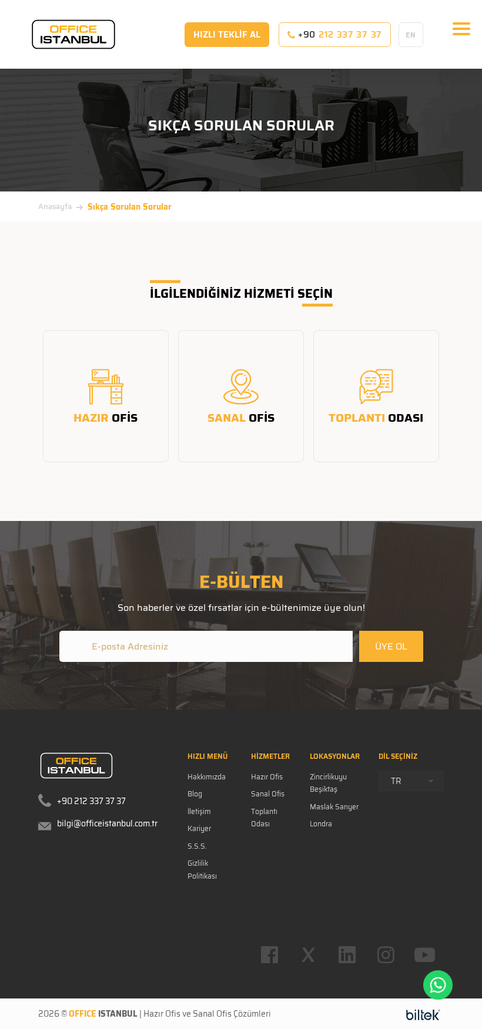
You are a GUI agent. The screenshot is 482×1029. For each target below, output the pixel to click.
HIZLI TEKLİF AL (226, 35)
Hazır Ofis (267, 776)
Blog (195, 793)
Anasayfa (55, 206)
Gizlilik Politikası (202, 869)
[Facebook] (269, 954)
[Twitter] (308, 954)
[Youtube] (424, 954)
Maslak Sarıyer (334, 806)
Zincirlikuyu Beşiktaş (328, 783)
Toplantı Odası (264, 817)
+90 (338, 35)
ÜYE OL (391, 646)
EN (411, 35)
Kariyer (199, 828)
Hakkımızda (207, 776)
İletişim (199, 811)
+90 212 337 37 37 (91, 801)
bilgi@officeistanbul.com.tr (107, 823)
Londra (321, 823)
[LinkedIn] (347, 954)
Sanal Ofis (267, 793)
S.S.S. (197, 846)
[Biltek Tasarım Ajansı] (423, 1014)
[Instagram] (385, 954)
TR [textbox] (396, 781)
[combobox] (411, 781)
